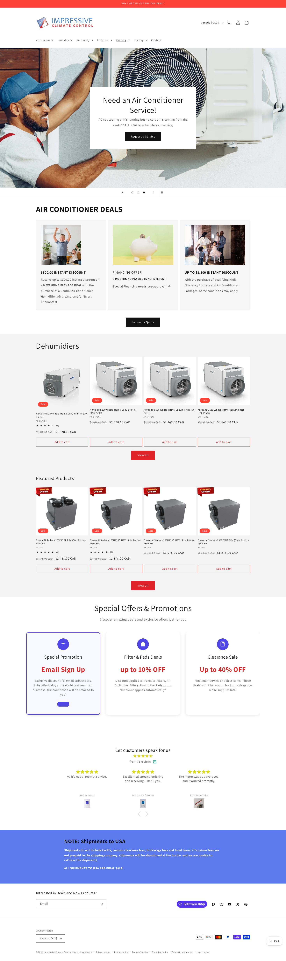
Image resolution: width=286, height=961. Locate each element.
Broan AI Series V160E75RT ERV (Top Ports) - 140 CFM (61, 542)
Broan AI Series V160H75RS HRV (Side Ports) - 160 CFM (115, 542)
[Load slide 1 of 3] (132, 192)
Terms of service (140, 952)
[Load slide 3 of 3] (144, 192)
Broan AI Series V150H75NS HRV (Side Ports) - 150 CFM (169, 542)
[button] (44, 40)
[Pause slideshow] (163, 192)
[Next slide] (153, 192)
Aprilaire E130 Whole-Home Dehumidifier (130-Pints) (221, 411)
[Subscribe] (101, 903)
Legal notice (203, 952)
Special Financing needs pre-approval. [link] (139, 286)
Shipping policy (160, 952)
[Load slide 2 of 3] (138, 192)
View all (143, 455)
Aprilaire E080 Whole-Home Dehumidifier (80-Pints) (169, 411)
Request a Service (143, 136)
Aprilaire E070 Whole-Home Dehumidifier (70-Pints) (62, 415)
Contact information (182, 952)
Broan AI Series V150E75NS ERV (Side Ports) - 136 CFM (223, 542)
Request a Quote (143, 322)
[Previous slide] (122, 192)
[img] (143, 756)
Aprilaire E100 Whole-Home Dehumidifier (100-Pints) (113, 411)
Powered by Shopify (82, 952)
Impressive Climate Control (58, 952)
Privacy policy (103, 952)
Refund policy (121, 952)
